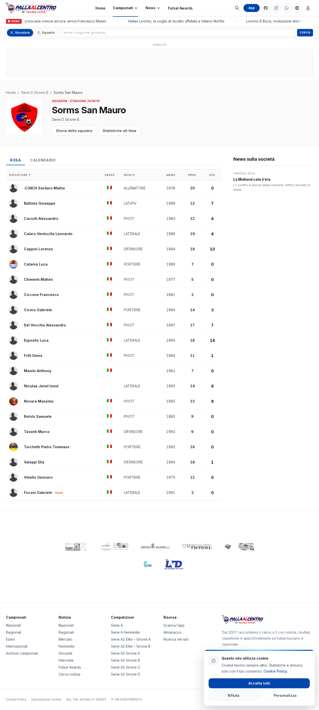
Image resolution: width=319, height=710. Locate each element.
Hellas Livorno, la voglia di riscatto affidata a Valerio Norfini (174, 21)
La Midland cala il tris (252, 179)
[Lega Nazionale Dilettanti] (173, 564)
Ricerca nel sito (176, 639)
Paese (110, 175)
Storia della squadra (74, 131)
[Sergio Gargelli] (155, 547)
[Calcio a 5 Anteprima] (75, 547)
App (251, 8)
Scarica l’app (174, 625)
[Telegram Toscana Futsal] (297, 7)
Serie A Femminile (125, 632)
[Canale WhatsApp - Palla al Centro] (286, 7)
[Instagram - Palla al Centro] (276, 7)
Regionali (13, 632)
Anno (170, 175)
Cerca (305, 32)
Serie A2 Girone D (125, 674)
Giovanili (65, 653)
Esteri (10, 639)
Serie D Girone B (34, 92)
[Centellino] (113, 547)
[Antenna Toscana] (239, 547)
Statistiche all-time (119, 131)
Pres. (192, 175)
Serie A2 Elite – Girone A (131, 639)
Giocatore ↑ (20, 175)
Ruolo (129, 175)
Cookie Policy (16, 699)
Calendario (43, 160)
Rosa (15, 160)
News (151, 8)
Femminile (67, 646)
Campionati (123, 8)
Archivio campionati (22, 653)
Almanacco (172, 632)
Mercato (65, 639)
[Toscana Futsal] (197, 547)
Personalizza (285, 695)
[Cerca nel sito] (237, 8)
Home (100, 8)
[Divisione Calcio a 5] (144, 564)
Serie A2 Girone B (125, 660)
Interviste (66, 660)
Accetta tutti (259, 683)
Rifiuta (233, 695)
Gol (212, 175)
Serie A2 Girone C (125, 667)
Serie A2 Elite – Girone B (131, 646)
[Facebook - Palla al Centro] (265, 7)
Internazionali (17, 646)
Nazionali (13, 625)
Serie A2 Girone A (125, 653)
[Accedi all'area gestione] (308, 8)
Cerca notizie (69, 674)
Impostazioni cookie (46, 699)
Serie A (117, 625)
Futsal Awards (180, 8)
